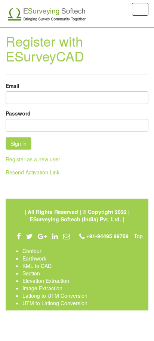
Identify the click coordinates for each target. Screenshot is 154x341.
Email (12, 85)
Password (18, 113)
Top (138, 236)
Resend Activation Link (32, 172)
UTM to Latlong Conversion (54, 303)
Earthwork (34, 258)
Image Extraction (42, 288)
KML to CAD (37, 265)
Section (31, 273)
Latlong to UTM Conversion (54, 295)
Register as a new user (33, 159)
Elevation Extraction (45, 280)
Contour (31, 251)
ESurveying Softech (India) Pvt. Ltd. (76, 219)
